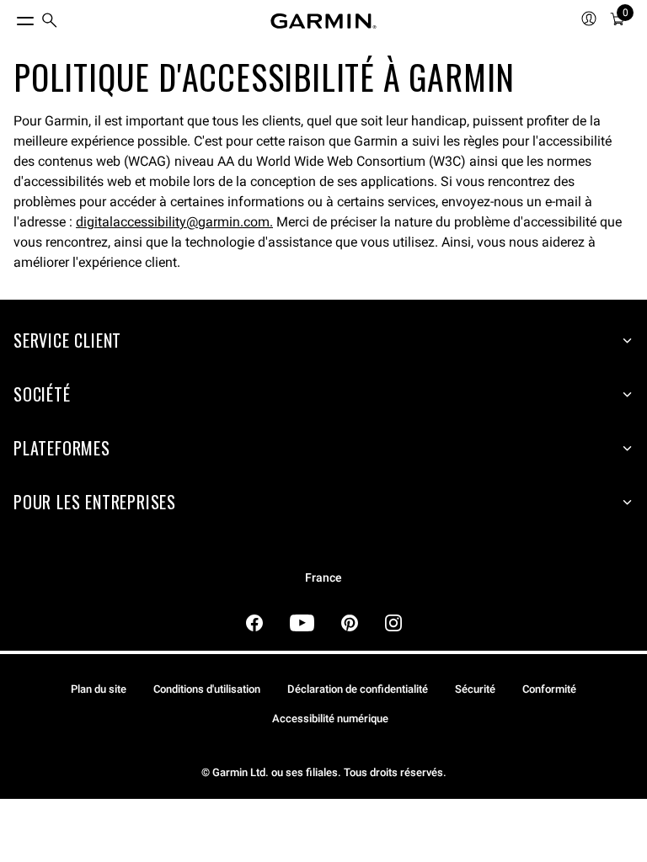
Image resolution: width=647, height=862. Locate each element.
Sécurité (475, 689)
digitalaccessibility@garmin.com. (174, 222)
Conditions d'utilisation (206, 689)
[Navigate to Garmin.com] (323, 21)
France (323, 578)
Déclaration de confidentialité (357, 689)
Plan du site (98, 689)
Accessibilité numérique (330, 718)
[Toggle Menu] (10, 17)
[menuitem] (49, 21)
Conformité (549, 689)
